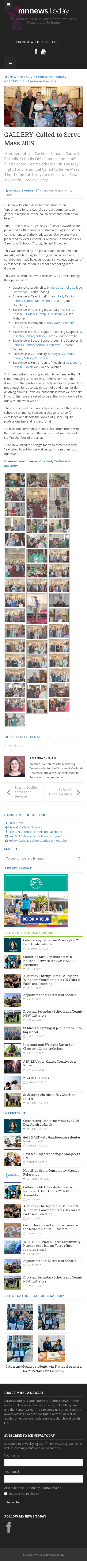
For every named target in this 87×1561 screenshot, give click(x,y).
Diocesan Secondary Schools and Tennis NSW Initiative (53, 1013)
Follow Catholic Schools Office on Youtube (37, 841)
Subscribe (13, 1502)
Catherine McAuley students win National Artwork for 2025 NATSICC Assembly (49, 961)
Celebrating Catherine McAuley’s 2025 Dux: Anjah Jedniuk (51, 942)
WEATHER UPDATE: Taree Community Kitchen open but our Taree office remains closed (51, 1246)
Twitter (59, 461)
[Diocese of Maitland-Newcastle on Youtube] (43, 51)
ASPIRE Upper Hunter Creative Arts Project (49, 1063)
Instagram (11, 466)
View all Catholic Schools (25, 827)
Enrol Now (15, 823)
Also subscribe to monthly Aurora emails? (32, 1488)
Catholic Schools (37, 737)
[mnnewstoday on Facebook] (36, 51)
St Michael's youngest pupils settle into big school (52, 1030)
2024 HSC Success (36, 1078)
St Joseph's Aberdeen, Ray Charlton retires (49, 1097)
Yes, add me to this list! (24, 1494)
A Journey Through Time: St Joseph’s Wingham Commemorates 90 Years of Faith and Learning (51, 980)
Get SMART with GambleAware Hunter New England (51, 1139)
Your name (11, 1455)
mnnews (43, 10)
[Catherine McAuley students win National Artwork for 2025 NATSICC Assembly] (20, 1317)
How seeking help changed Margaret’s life (51, 1156)
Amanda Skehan (43, 758)
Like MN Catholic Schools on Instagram (35, 836)
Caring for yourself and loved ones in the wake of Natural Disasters (50, 1227)
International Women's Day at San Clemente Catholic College (49, 1047)
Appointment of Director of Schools (49, 995)
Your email (11, 1472)
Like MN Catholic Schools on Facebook (35, 832)
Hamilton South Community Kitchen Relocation (51, 1173)
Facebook (45, 461)
